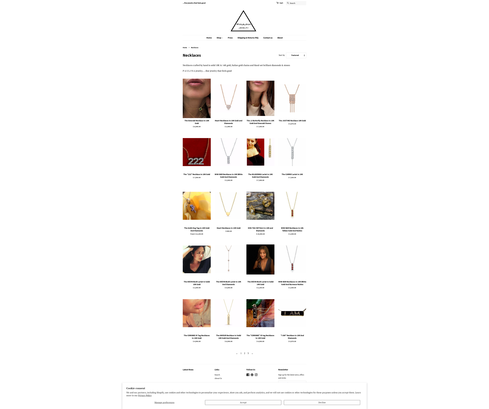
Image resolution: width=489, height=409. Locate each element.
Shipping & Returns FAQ (247, 37)
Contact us (268, 37)
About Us (218, 378)
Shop (219, 37)
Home (209, 37)
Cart (281, 3)
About (280, 37)
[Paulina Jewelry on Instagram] (256, 375)
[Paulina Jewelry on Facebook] (247, 375)
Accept (243, 402)
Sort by (282, 55)
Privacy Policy (145, 395)
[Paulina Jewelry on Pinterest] (252, 375)
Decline (322, 402)
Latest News (188, 369)
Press (230, 37)
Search (217, 374)
